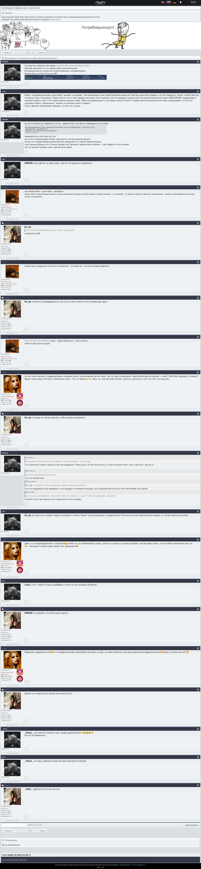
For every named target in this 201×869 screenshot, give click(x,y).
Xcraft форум (7, 8)
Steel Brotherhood (11, 209)
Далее (41, 52)
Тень (7, 398)
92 (8, 205)
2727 (9, 394)
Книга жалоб (34, 8)
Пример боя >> (125, 864)
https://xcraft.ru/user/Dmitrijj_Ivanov (72, 65)
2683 (9, 244)
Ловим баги (55, 19)
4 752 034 (8, 213)
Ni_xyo (4, 187)
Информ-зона (21, 8)
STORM (8, 248)
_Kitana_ (7, 223)
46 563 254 (8, 402)
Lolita (4, 372)
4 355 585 (8, 252)
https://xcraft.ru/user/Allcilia (37, 340)
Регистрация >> (139, 864)
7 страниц (6, 52)
